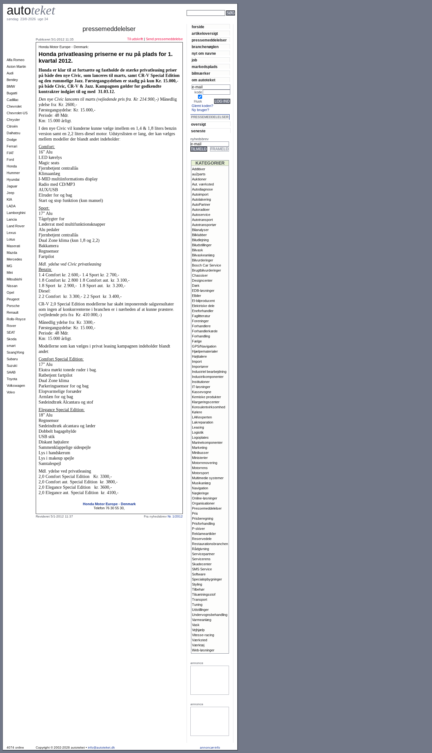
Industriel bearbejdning (209, 371)
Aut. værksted (203, 184)
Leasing (198, 427)
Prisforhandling (203, 523)
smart (11, 346)
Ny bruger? (200, 110)
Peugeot (13, 299)
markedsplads (205, 67)
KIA (9, 199)
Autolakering (201, 199)
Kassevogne (201, 392)
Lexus (11, 233)
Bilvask (197, 250)
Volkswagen (16, 385)
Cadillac (13, 100)
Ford (10, 159)
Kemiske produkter (206, 397)
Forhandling (201, 336)
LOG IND (222, 101)
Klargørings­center (205, 402)
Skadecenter (202, 564)
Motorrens (200, 468)
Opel (10, 292)
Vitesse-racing (203, 635)
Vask (196, 625)
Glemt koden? (202, 106)
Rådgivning (200, 549)
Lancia (12, 219)
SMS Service (202, 569)
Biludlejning (200, 240)
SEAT (11, 332)
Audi (10, 73)
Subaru (12, 359)
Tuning (197, 604)
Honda (12, 166)
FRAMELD (219, 149)
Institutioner (201, 382)
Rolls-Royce (16, 319)
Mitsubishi (14, 279)
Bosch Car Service (206, 265)
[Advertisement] (259, 21)
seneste (198, 131)
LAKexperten (202, 417)
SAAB (11, 372)
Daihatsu (13, 133)
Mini (10, 272)
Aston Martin (16, 66)
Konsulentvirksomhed (208, 407)
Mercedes (14, 259)
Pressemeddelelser (207, 508)
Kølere (197, 412)
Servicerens (201, 559)
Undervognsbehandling (209, 615)
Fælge (197, 341)
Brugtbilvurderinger (206, 270)
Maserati (13, 246)
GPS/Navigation (204, 346)
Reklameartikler (204, 534)
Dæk (196, 285)
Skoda (11, 339)
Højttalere (199, 356)
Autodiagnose (202, 189)
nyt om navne (204, 53)
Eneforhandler (202, 311)
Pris (195, 513)
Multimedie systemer (208, 478)
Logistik (198, 432)
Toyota (12, 379)
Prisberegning (202, 518)
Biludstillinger (202, 245)
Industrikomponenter (208, 377)
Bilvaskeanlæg (203, 255)
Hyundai (13, 179)
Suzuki (12, 365)
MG (9, 266)
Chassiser (200, 275)
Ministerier (200, 458)
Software (199, 574)
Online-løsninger (204, 498)
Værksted (199, 640)
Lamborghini (16, 213)
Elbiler (196, 296)
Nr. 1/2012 (175, 516)
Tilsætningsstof (203, 594)
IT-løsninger (201, 387)
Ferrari (12, 146)
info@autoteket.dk (101, 747)
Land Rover (16, 226)
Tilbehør (198, 589)
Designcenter (202, 280)
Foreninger (200, 321)
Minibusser (200, 453)
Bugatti (12, 93)
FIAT (10, 153)
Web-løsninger (203, 650)
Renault (12, 312)
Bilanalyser (200, 230)
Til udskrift (135, 39)
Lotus (11, 239)
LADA (11, 206)
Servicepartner (203, 554)
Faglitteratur (201, 316)
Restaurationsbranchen (210, 544)
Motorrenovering (204, 463)
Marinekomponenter (207, 442)
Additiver (198, 169)
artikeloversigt (205, 33)
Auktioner (199, 179)
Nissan (12, 286)
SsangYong (15, 352)
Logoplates (200, 437)
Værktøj (198, 645)
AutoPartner (201, 204)
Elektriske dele (203, 306)
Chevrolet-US (17, 113)
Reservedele (202, 539)
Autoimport (200, 194)
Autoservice (201, 214)
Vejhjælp (198, 630)
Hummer (13, 173)
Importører (200, 366)
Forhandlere (201, 326)
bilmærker (201, 73)
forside (198, 27)
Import (197, 361)
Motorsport (200, 473)
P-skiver (198, 528)
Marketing (199, 447)
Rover (11, 326)
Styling (197, 584)
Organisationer (203, 503)
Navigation (200, 488)
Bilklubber (199, 235)
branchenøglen (205, 47)
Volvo (11, 392)
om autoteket (203, 80)
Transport (199, 599)
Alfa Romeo (15, 60)
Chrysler (13, 120)
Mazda (12, 252)
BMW (11, 86)
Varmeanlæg (201, 620)
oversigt (198, 124)
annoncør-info (210, 747)
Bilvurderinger (202, 260)
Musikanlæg (201, 483)
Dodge (12, 139)
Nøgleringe (200, 493)
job (194, 60)
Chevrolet (14, 106)
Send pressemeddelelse (164, 39)
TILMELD (199, 149)
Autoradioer (201, 209)
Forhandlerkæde (205, 331)
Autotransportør (204, 225)
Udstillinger (200, 610)
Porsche (13, 306)
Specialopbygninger (207, 579)
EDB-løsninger (203, 290)
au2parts (199, 174)
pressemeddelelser (209, 40)
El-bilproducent (203, 301)
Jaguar (12, 186)
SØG (230, 13)
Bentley (12, 80)
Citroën (12, 126)
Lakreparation (202, 422)
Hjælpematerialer (205, 351)
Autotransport (202, 220)
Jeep (10, 193)
